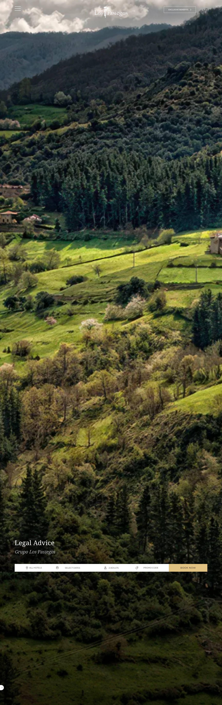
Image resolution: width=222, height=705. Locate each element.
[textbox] (72, 568)
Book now (188, 567)
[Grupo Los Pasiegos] (111, 12)
